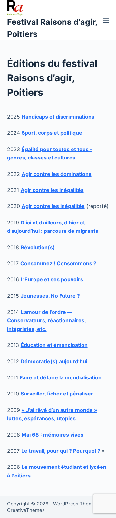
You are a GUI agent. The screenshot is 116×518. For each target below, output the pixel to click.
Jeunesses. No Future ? (50, 296)
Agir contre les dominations (57, 174)
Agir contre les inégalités (53, 206)
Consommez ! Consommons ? (58, 263)
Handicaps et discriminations (58, 117)
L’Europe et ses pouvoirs (52, 279)
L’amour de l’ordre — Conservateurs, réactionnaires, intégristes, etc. (46, 320)
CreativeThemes (26, 510)
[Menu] (106, 20)
